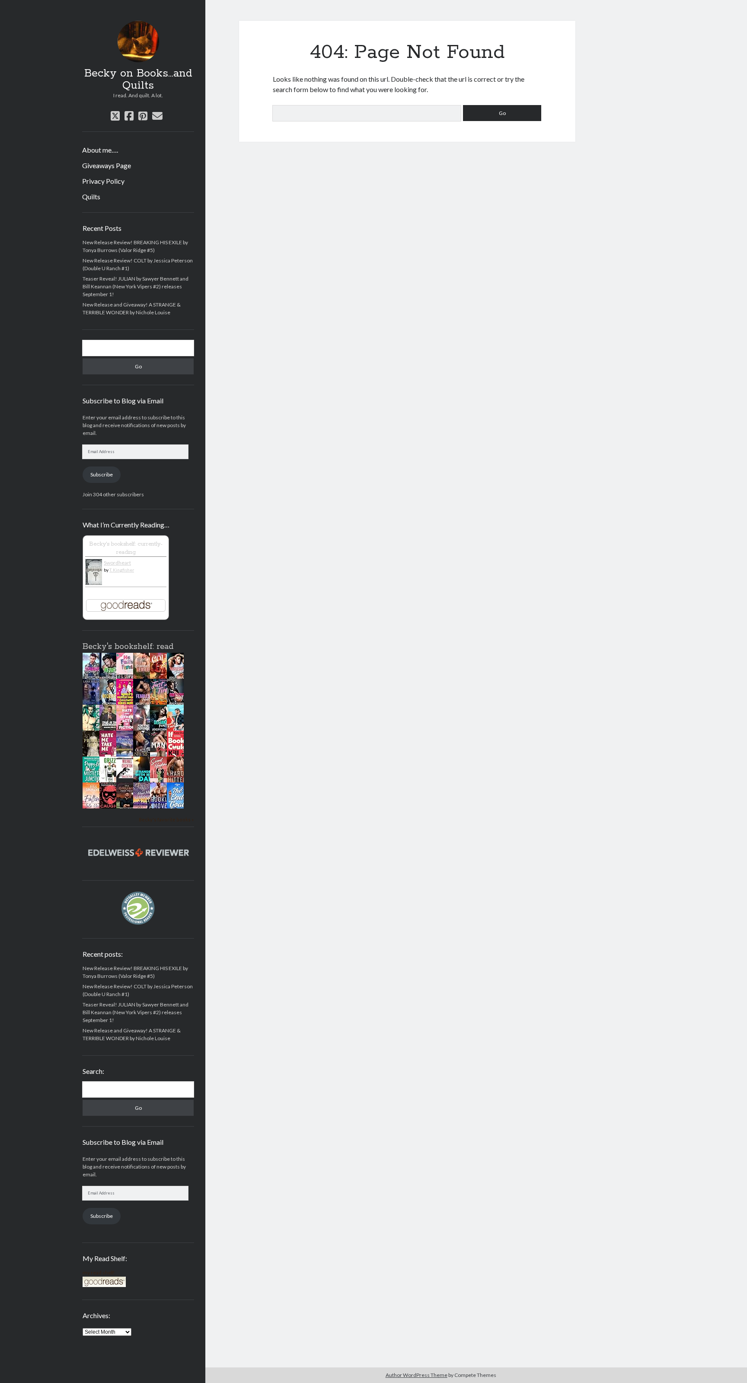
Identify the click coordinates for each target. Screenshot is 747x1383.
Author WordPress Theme (416, 1375)
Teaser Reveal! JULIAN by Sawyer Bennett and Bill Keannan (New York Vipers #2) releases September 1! (135, 286)
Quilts (91, 196)
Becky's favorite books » (166, 819)
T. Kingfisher (121, 569)
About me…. (100, 150)
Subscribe (101, 474)
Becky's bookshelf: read (128, 647)
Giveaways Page (106, 165)
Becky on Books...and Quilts (138, 80)
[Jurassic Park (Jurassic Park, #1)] (127, 776)
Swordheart (117, 562)
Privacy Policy (103, 181)
